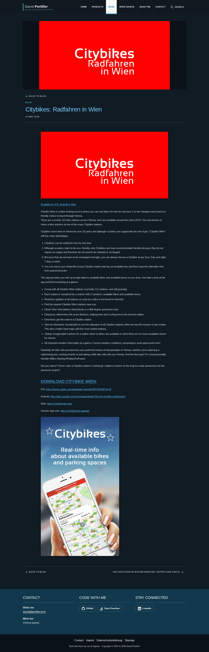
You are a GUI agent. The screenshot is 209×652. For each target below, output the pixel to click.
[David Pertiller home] (46, 7)
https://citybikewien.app (59, 403)
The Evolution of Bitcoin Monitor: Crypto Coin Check (146, 572)
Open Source (127, 7)
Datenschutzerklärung (109, 640)
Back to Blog (37, 96)
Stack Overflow (112, 608)
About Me (145, 7)
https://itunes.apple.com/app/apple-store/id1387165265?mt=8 (78, 389)
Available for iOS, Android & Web (58, 204)
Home (84, 7)
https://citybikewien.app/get (75, 410)
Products (98, 7)
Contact (160, 7)
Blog (111, 7)
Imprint (90, 640)
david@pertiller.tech (34, 611)
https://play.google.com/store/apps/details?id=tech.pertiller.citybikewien (87, 396)
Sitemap (129, 640)
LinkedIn (146, 608)
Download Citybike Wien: (69, 381)
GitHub (89, 608)
